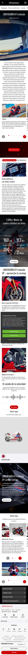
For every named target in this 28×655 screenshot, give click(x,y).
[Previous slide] (3, 136)
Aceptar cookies (14, 335)
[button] (14, 149)
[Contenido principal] (25, 2)
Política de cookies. (7, 327)
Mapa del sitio (7, 639)
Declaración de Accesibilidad (14, 641)
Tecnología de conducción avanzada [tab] (9, 160)
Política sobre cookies (20, 637)
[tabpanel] (14, 187)
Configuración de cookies (14, 339)
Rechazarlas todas (14, 331)
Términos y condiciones (18, 636)
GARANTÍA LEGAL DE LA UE (7, 606)
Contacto (6, 636)
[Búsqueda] (2, 2)
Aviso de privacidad (7, 637)
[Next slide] (24, 136)
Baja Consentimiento (19, 639)
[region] (14, 327)
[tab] (8, 135)
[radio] (3, 456)
